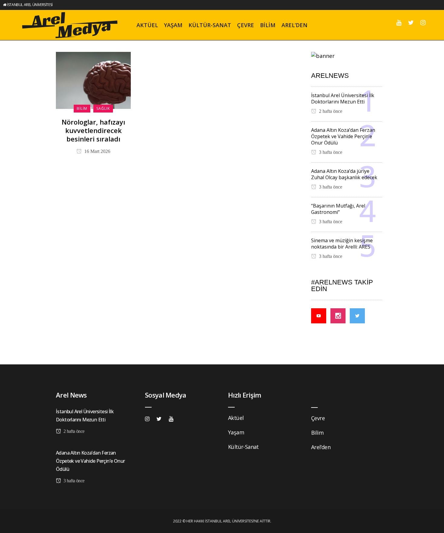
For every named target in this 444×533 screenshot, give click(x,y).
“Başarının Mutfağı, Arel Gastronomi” (338, 208)
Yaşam (236, 432)
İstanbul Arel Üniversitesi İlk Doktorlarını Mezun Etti (342, 98)
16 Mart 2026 (96, 151)
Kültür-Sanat (243, 446)
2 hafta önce (330, 111)
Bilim (317, 432)
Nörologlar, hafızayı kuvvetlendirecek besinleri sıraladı (93, 130)
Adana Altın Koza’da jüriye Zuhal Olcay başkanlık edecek (344, 174)
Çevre (318, 418)
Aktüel (235, 417)
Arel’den (320, 447)
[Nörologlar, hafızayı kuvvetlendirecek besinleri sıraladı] (93, 79)
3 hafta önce (330, 152)
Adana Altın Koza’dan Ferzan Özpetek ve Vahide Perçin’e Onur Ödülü (343, 136)
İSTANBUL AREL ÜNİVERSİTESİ (30, 4)
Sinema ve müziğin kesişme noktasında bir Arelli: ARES (342, 243)
